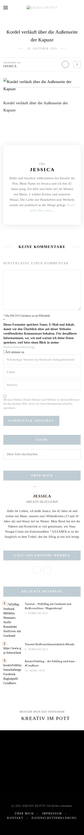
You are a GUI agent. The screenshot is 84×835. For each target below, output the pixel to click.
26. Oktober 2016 (42, 48)
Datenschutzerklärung (54, 818)
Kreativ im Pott (45, 718)
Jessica (10, 66)
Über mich (24, 813)
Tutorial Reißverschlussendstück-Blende (49, 644)
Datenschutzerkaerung (18, 347)
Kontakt (15, 818)
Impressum (52, 813)
